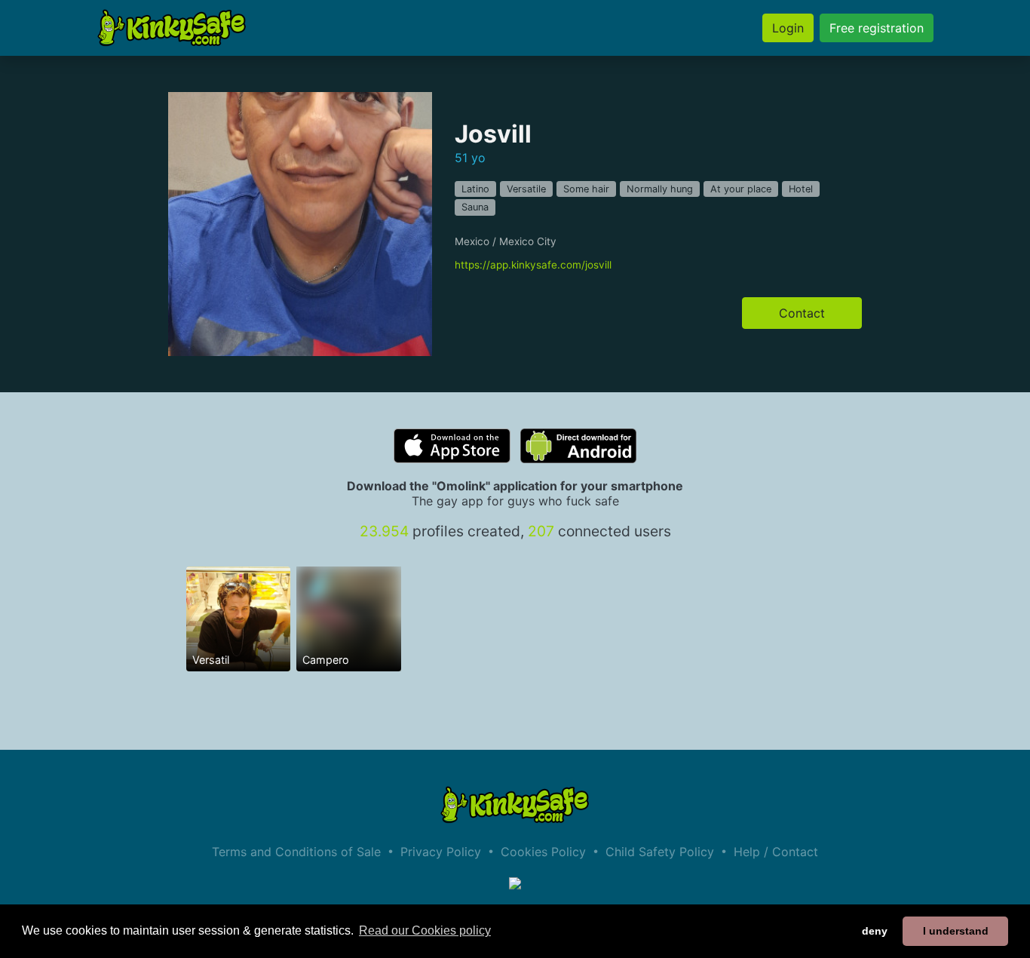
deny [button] (874, 931)
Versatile (526, 189)
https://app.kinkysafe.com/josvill (533, 265)
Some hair (586, 189)
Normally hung (660, 189)
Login (788, 27)
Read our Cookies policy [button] (425, 930)
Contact (802, 313)
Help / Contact (776, 851)
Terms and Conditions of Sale (296, 851)
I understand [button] (956, 931)
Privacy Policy (440, 851)
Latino (475, 189)
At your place (740, 189)
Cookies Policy (543, 851)
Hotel (801, 189)
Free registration (876, 27)
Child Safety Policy (659, 851)
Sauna (475, 207)
